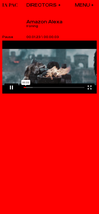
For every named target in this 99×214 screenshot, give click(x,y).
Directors (41, 5)
